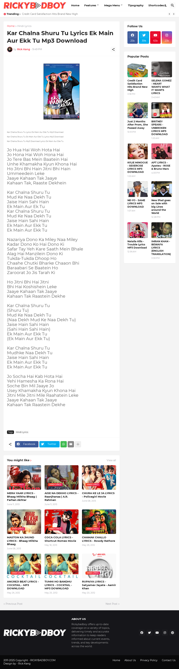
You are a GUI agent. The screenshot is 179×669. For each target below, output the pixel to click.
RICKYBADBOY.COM (42, 660)
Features (90, 5)
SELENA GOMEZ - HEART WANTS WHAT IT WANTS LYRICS (161, 87)
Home (75, 5)
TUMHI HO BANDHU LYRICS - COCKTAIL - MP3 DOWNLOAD (58, 585)
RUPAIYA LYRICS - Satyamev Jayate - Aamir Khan (99, 585)
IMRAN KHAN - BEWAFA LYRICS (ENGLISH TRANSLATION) (161, 248)
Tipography (136, 5)
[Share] (113, 49)
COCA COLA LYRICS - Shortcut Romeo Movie (60, 539)
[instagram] (165, 633)
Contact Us (169, 660)
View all (111, 460)
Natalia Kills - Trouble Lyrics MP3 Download (137, 244)
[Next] (174, 14)
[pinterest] (173, 633)
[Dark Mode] (166, 5)
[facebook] (142, 633)
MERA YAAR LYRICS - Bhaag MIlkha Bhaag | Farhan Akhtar (22, 496)
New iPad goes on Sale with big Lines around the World (160, 207)
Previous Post (14, 603)
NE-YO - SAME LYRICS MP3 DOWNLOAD (136, 203)
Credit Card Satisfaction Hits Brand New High (50, 14)
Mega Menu (112, 5)
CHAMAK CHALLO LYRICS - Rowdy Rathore (98, 539)
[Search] (173, 5)
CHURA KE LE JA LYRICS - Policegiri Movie (98, 494)
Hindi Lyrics (24, 26)
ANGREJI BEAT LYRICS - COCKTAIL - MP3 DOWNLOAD (23, 585)
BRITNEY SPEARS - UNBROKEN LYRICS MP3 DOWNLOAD (159, 128)
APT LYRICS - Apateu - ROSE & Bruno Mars (160, 165)
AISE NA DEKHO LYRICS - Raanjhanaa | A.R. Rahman (61, 496)
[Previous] (169, 14)
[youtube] (157, 633)
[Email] (71, 444)
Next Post (111, 603)
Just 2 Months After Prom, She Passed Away (137, 124)
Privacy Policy (148, 660)
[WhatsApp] (63, 444)
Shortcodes (156, 5)
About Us (130, 660)
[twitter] (149, 633)
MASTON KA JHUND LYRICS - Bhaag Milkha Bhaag (22, 541)
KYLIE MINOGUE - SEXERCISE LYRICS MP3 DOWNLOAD (137, 167)
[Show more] (78, 444)
